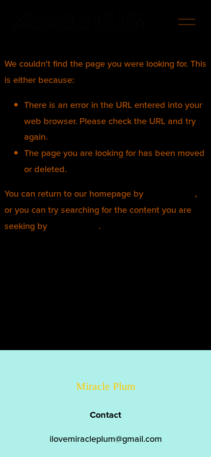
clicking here (170, 193)
